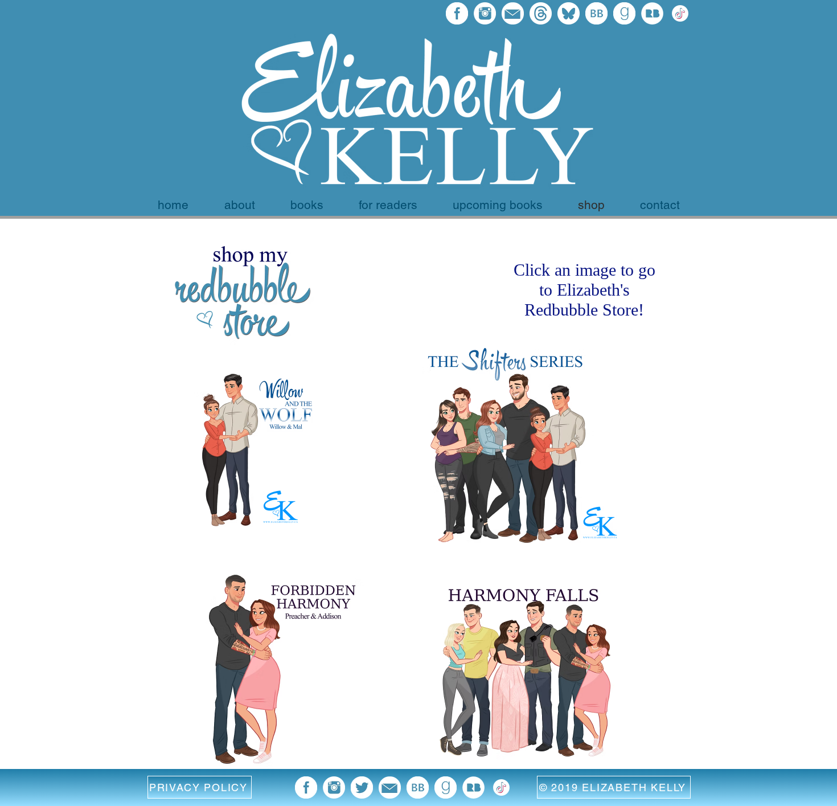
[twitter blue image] (362, 787)
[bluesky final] (568, 13)
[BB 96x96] (596, 13)
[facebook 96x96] (457, 13)
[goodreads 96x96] (624, 13)
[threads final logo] (541, 13)
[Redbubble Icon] (652, 13)
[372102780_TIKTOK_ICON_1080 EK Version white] (680, 13)
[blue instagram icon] (485, 13)
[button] (199, 787)
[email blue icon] (513, 13)
